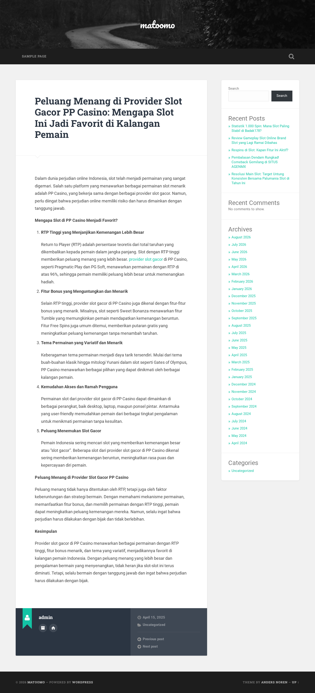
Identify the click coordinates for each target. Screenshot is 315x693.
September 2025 (244, 318)
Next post (150, 646)
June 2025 (239, 340)
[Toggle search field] (291, 56)
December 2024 (244, 384)
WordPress (82, 682)
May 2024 (239, 436)
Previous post (153, 639)
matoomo (157, 24)
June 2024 (239, 428)
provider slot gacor (146, 259)
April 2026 (239, 267)
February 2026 (242, 281)
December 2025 (244, 296)
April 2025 (239, 355)
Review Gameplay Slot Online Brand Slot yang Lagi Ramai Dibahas (259, 140)
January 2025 (242, 377)
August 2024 (241, 414)
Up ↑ (295, 682)
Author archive (43, 628)
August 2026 (241, 237)
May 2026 (239, 259)
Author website (53, 628)
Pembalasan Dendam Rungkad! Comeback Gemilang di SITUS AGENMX (255, 162)
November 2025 (244, 303)
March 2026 (241, 274)
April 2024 (239, 443)
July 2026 (239, 245)
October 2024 (242, 399)
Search (233, 88)
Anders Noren (274, 682)
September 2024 (244, 406)
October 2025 (242, 311)
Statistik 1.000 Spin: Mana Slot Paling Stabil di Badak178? (260, 128)
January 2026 (242, 289)
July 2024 (239, 421)
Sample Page (34, 56)
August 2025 (241, 325)
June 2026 (239, 252)
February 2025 (242, 369)
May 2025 (239, 348)
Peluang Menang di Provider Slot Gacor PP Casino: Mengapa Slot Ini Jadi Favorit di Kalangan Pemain (108, 118)
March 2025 (241, 362)
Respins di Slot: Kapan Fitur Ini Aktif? (260, 150)
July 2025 (239, 333)
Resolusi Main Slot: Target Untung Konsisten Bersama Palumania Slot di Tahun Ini (260, 178)
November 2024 (244, 392)
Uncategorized (154, 625)
